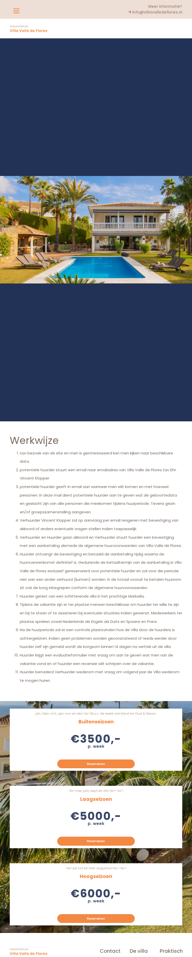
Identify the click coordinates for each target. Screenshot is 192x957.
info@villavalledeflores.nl (156, 12)
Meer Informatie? (165, 6)
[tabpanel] (96, 229)
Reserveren (96, 764)
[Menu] (16, 11)
